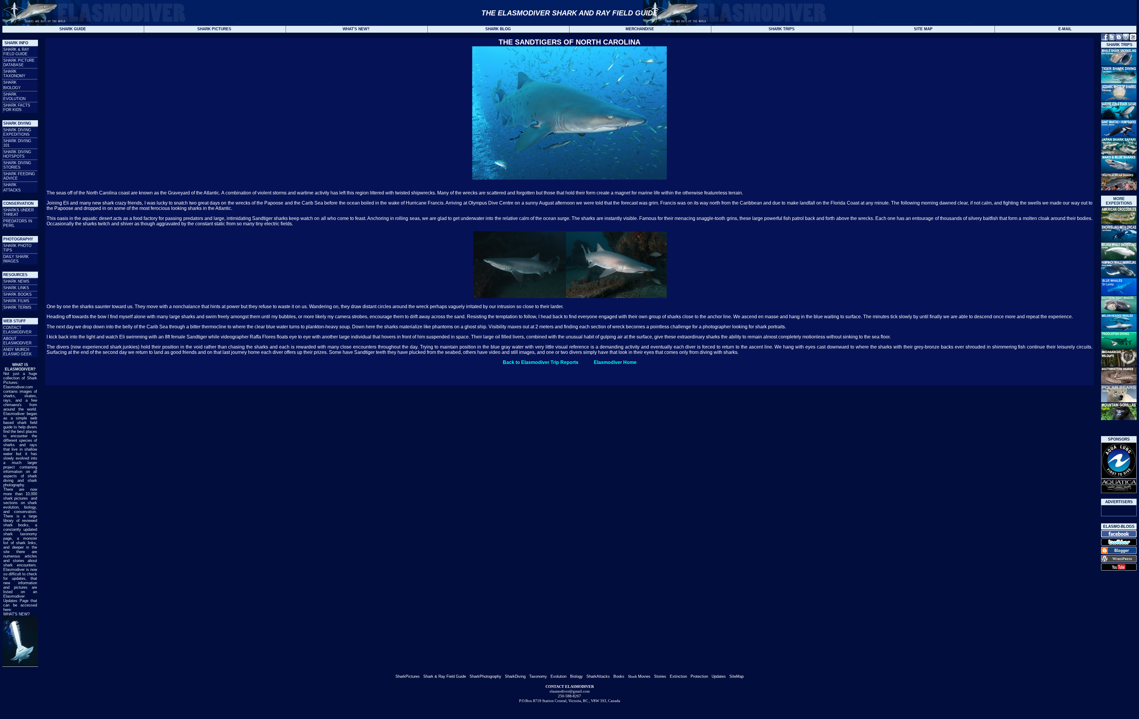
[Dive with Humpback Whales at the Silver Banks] (1119, 275)
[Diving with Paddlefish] (1119, 347)
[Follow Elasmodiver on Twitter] (1111, 39)
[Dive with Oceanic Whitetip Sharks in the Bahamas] (1119, 100)
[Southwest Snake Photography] (1119, 382)
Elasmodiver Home (615, 362)
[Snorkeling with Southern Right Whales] (1119, 311)
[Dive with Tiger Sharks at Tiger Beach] (1119, 81)
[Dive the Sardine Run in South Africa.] (1119, 117)
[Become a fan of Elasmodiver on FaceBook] (1119, 536)
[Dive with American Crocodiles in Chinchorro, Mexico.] (1119, 223)
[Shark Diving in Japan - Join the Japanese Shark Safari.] (1119, 153)
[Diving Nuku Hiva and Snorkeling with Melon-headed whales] (1119, 329)
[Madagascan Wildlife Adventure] (1119, 365)
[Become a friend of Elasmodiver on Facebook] (1104, 39)
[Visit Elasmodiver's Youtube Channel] (1133, 39)
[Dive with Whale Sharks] (1119, 64)
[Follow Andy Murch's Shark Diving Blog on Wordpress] (1126, 39)
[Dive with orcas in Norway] (1119, 240)
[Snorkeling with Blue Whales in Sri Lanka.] (1119, 294)
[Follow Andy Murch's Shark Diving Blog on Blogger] (1118, 39)
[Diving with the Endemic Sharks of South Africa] (1119, 188)
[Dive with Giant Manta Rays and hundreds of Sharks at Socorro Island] (1119, 135)
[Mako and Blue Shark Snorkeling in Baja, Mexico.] (1119, 171)
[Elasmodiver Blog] (1119, 561)
